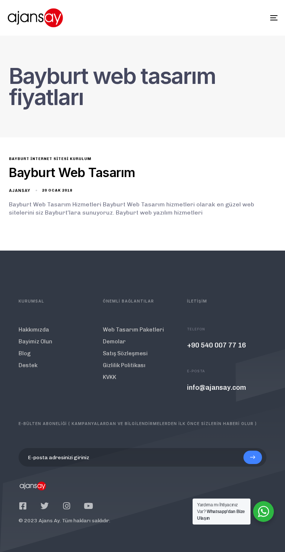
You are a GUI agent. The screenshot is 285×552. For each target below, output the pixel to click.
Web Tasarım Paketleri (133, 329)
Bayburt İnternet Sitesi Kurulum (50, 159)
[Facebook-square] (23, 506)
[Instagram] (66, 506)
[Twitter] (44, 506)
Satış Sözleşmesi (125, 353)
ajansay (19, 190)
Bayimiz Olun (35, 341)
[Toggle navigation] (232, 18)
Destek (28, 365)
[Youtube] (88, 506)
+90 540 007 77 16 (216, 345)
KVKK (109, 377)
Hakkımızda (34, 329)
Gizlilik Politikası (124, 365)
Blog (25, 353)
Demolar (114, 341)
